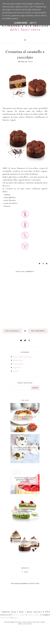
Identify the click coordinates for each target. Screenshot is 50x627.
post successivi (12, 331)
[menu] (25, 40)
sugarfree (17, 367)
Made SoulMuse (25, 624)
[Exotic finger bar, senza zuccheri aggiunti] (25, 524)
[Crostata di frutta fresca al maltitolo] (25, 431)
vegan (15, 371)
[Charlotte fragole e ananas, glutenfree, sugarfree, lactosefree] (25, 493)
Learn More (20, 23)
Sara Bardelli (6, 617)
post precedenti (38, 331)
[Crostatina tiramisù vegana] (25, 555)
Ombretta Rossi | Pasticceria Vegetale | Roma (27, 622)
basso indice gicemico (22, 356)
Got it (33, 23)
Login (15, 617)
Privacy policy (19, 614)
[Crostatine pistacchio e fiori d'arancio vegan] (25, 462)
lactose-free (18, 363)
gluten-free (18, 360)
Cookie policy (33, 614)
